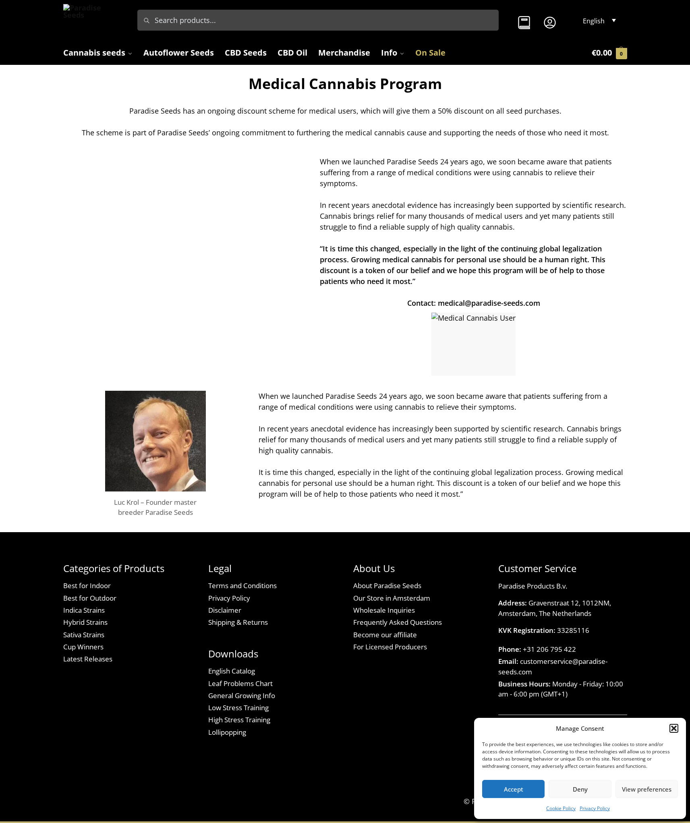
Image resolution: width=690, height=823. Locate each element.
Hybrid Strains (85, 622)
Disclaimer (224, 610)
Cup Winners (83, 646)
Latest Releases (87, 658)
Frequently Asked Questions (397, 622)
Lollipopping (227, 732)
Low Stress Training (238, 707)
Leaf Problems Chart (240, 683)
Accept (513, 789)
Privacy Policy (595, 808)
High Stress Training (239, 719)
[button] (674, 728)
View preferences (646, 789)
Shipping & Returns (238, 622)
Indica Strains (84, 610)
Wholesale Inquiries (384, 610)
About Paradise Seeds (387, 585)
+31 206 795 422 (549, 649)
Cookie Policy (561, 808)
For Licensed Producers (390, 646)
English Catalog (231, 671)
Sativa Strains (83, 634)
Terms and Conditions (242, 585)
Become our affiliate (385, 634)
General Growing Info (241, 695)
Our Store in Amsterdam (391, 598)
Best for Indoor (87, 585)
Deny (580, 789)
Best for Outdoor (89, 598)
